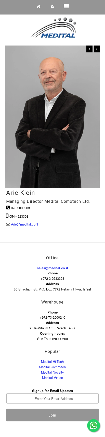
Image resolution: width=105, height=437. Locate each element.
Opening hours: (52, 333)
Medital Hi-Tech (52, 361)
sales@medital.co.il (52, 267)
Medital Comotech (52, 366)
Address (52, 283)
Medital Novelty (52, 372)
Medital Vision (52, 377)
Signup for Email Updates (52, 390)
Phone (52, 273)
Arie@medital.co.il (24, 224)
